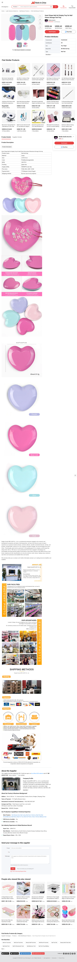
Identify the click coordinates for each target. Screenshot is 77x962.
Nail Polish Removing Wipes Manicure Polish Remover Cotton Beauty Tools (23, 102)
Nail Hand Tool (6, 946)
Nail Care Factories (18, 942)
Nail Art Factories (7, 942)
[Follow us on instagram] (68, 953)
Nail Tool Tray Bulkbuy (44, 946)
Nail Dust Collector (31, 815)
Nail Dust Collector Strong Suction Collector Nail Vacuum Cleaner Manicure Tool (68, 125)
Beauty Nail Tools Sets (65, 942)
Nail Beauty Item (16, 815)
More (3, 949)
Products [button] (15, 6)
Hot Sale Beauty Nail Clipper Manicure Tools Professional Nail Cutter (68, 79)
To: (9, 852)
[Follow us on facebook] (64, 953)
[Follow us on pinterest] (72, 953)
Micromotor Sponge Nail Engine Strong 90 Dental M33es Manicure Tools (7, 79)
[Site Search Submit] (55, 6)
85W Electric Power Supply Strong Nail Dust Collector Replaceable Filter (53, 898)
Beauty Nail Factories (31, 942)
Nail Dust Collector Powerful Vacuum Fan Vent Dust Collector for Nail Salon (23, 898)
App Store (5, 953)
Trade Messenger (25, 953)
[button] (2, 2)
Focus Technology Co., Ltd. (28, 958)
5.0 (61, 138)
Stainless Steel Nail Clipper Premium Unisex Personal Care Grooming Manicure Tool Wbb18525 (53, 102)
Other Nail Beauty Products (37, 11)
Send (13, 868)
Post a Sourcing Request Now (18, 871)
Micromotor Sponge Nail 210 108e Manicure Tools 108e (8, 125)
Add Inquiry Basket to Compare (22, 50)
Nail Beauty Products (24, 11)
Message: (7, 856)
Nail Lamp (23, 815)
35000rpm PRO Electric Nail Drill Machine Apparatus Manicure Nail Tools (8, 102)
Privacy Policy (61, 958)
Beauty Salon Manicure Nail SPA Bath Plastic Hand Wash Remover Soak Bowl (68, 921)
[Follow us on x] (66, 953)
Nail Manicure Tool (31, 946)
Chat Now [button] (69, 31)
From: (8, 848)
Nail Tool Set (54, 942)
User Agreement (46, 958)
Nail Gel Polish (27, 816)
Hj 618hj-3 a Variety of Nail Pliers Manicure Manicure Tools (23, 79)
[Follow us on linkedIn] (74, 953)
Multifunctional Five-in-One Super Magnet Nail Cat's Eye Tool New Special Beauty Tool (38, 921)
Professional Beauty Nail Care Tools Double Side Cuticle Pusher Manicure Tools (67, 102)
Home (3, 11)
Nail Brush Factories (43, 942)
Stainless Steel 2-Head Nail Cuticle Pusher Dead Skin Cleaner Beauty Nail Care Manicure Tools (38, 79)
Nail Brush (14, 816)
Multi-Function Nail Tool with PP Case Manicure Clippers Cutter (23, 125)
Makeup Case (43, 816)
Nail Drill (38, 815)
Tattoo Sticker (35, 816)
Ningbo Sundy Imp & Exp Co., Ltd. (52, 20)
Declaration (54, 958)
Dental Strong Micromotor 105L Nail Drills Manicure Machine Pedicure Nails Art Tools (38, 125)
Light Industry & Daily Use (12, 11)
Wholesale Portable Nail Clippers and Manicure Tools (38, 102)
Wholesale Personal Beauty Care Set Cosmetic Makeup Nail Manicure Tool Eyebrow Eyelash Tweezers (53, 125)
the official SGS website (37, 773)
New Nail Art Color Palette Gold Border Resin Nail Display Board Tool (23, 921)
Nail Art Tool (20, 816)
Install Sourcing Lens (39, 953)
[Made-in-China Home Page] (38, 2)
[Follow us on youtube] (70, 953)
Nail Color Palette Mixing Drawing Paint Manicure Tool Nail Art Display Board (53, 921)
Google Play (14, 953)
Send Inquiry (52, 31)
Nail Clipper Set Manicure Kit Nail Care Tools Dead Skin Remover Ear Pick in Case (53, 79)
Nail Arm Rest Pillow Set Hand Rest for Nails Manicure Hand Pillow (7, 921)
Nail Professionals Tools (18, 946)
